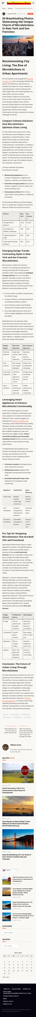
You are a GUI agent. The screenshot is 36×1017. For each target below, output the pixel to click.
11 (13, 965)
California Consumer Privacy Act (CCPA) (17, 993)
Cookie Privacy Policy (11, 996)
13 (22, 965)
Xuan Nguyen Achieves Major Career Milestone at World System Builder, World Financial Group (16, 823)
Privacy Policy (8, 1001)
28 (27, 971)
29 (31, 971)
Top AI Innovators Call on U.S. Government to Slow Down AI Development (13, 790)
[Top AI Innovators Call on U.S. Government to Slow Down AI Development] (18, 773)
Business (30, 13)
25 (13, 971)
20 (22, 968)
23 (4, 971)
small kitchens (17, 717)
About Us (7, 989)
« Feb (4, 977)
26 (18, 971)
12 (18, 965)
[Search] (33, 3)
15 (31, 965)
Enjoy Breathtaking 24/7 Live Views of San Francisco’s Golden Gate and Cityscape (16, 857)
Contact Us (26, 989)
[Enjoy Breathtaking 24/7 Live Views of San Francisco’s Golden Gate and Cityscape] (18, 839)
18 (13, 968)
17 (9, 968)
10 (9, 965)
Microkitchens (26, 714)
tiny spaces (27, 717)
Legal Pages (7, 991)
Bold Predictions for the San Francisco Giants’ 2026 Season (10, 731)
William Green (12, 13)
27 (22, 971)
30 (4, 974)
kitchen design (15, 714)
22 (31, 968)
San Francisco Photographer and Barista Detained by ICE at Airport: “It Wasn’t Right (23, 916)
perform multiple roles (20, 421)
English (7, 870)
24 (9, 971)
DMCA (5, 998)
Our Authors (16, 989)
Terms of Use (7, 1004)
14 (27, 965)
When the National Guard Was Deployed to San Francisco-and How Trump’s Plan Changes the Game (25, 732)
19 (18, 968)
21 (27, 968)
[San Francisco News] (19, 2)
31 (9, 974)
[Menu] (3, 3)
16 (4, 968)
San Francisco (7, 717)
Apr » (8, 977)
